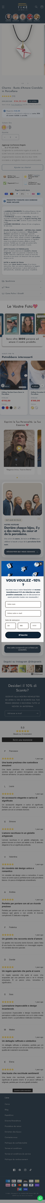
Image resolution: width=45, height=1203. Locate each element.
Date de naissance (12, 620)
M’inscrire (23, 635)
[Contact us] (40, 1198)
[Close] (41, 564)
